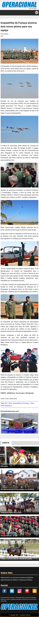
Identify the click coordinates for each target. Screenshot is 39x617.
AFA (6, 403)
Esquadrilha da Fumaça (21, 403)
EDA (10, 403)
